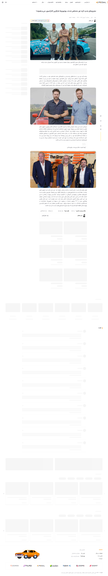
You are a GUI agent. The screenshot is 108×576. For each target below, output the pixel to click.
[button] (29, 554)
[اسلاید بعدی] (4, 493)
